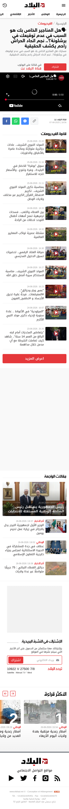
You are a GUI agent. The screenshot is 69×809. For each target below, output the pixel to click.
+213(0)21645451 (25, 796)
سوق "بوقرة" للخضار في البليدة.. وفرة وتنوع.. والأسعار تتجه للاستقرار (25, 169)
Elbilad (35, 6)
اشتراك (55, 67)
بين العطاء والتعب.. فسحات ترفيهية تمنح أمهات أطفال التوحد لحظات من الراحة (26, 215)
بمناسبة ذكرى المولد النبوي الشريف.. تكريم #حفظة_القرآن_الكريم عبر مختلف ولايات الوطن (23, 193)
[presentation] (13, 693)
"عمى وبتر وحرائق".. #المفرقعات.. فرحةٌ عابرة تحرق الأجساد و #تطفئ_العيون (25, 294)
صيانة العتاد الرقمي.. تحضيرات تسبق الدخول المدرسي (25, 254)
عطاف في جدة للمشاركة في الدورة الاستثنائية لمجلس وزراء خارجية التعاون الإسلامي (24, 550)
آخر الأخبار (39, 520)
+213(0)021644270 (48, 796)
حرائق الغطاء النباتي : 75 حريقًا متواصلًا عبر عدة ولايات (24, 569)
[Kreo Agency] (56, 791)
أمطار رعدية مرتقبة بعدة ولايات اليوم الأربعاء (49, 733)
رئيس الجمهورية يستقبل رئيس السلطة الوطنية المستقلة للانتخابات (36, 509)
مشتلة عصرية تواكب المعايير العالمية (26, 235)
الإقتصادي (15, 14)
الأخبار (31, 14)
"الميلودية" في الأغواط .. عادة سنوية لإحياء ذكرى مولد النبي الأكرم (25, 315)
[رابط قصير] (34, 121)
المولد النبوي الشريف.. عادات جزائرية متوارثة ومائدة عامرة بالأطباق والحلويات (25, 148)
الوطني (45, 14)
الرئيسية (61, 14)
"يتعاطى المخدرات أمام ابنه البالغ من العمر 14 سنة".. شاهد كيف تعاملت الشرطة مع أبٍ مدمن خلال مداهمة (24, 338)
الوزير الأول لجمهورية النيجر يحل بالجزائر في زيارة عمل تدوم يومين (24, 529)
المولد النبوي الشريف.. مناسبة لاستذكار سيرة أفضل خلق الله (24, 273)
